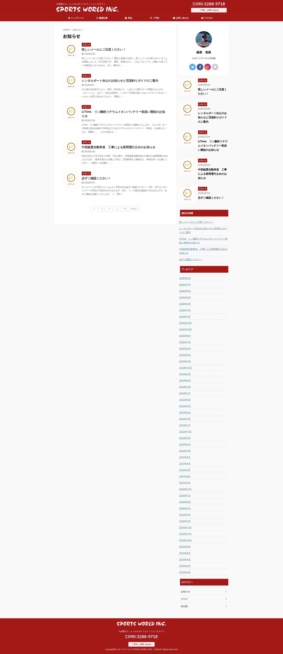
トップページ (77, 18)
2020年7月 (185, 495)
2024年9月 (185, 374)
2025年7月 (185, 342)
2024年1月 (184, 393)
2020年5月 (185, 508)
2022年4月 (185, 444)
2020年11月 (185, 489)
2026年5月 (185, 297)
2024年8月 (185, 380)
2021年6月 (184, 463)
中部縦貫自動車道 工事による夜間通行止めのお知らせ (118, 147)
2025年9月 (185, 335)
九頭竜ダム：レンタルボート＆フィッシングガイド (141, 631)
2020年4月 (185, 514)
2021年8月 (184, 457)
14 (124, 208)
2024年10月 (185, 367)
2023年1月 (184, 425)
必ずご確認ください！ (96, 178)
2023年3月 (185, 412)
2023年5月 (185, 399)
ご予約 (156, 18)
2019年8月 (185, 553)
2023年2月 (185, 418)
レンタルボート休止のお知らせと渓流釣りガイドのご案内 (120, 80)
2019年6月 (185, 559)
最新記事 (103, 18)
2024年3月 (185, 386)
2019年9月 (185, 546)
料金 (130, 18)
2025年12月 (185, 323)
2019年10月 (185, 540)
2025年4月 (185, 354)
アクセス (208, 18)
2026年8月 (185, 278)
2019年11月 (185, 533)
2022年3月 (185, 450)
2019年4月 (185, 572)
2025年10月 (185, 329)
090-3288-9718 (210, 3)
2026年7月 (185, 284)
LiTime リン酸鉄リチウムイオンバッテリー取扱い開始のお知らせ (213, 145)
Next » (134, 208)
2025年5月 (185, 348)
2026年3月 (185, 310)
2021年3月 (184, 482)
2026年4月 (185, 303)
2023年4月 (185, 406)
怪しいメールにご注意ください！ (104, 49)
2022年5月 (185, 438)
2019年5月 (185, 565)
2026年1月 (184, 316)
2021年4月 (184, 476)
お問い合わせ (182, 18)
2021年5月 (184, 470)
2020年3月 (185, 521)
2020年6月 (185, 501)
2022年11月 (185, 431)
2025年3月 (185, 361)
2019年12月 (185, 527)
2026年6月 (185, 291)
